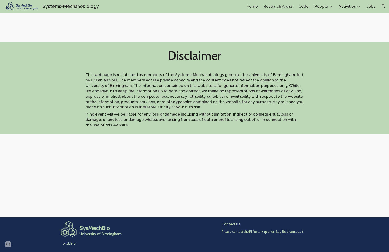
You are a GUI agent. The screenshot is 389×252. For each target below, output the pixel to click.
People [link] (321, 6)
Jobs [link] (370, 6)
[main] (194, 57)
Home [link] (252, 6)
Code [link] (304, 6)
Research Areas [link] (278, 6)
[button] (383, 6)
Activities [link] (347, 6)
